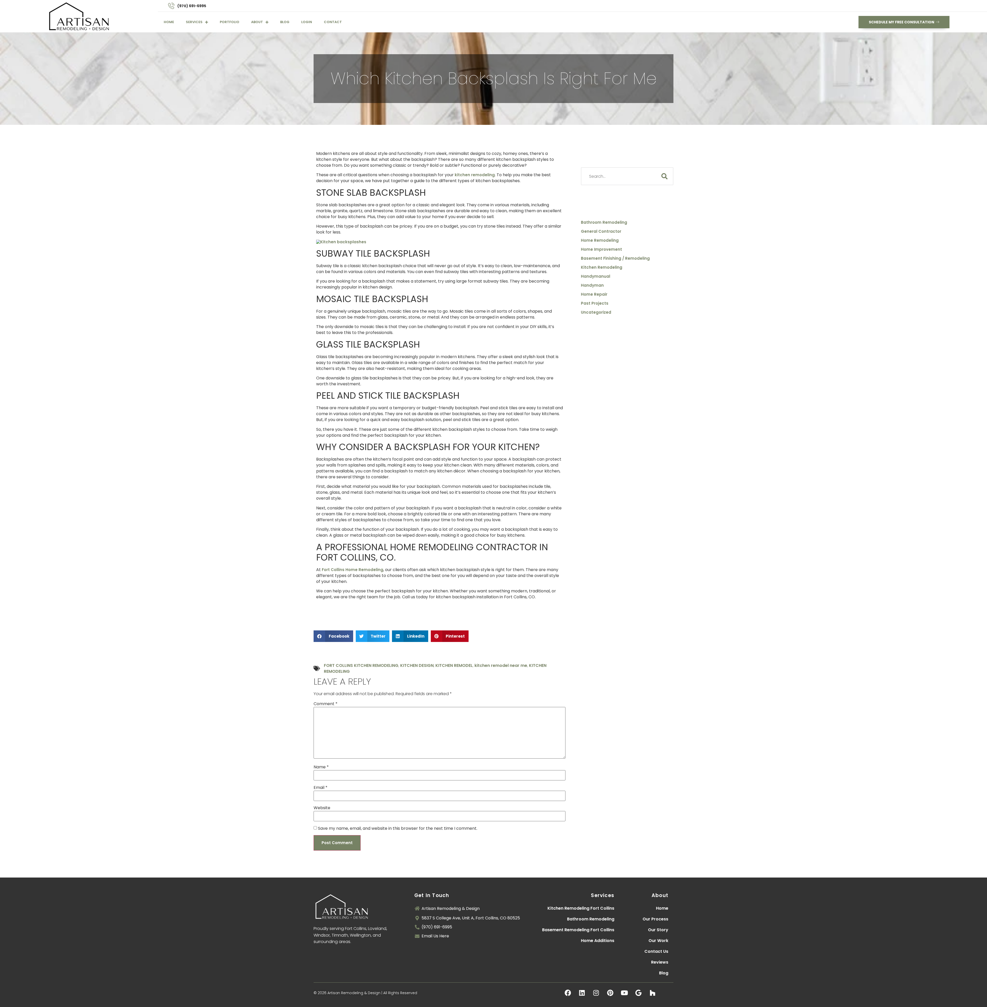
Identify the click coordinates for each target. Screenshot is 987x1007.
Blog (284, 22)
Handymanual (595, 276)
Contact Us (656, 951)
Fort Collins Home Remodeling (352, 569)
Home (169, 22)
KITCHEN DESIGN (417, 665)
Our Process (655, 919)
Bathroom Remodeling (604, 222)
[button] (333, 636)
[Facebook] (567, 992)
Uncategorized (596, 312)
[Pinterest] (610, 992)
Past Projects (594, 303)
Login (306, 22)
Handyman (592, 285)
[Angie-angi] (666, 992)
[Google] (638, 992)
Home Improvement (601, 249)
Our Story (658, 930)
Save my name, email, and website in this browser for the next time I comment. (397, 828)
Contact (333, 22)
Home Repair (594, 294)
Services (194, 22)
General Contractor (601, 231)
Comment (325, 704)
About (257, 22)
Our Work (658, 941)
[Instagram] (596, 992)
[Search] (664, 176)
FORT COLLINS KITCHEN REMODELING (361, 665)
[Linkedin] (581, 992)
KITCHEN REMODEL (454, 665)
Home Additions (597, 941)
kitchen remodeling (475, 175)
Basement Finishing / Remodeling (615, 258)
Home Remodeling (600, 240)
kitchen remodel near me (500, 665)
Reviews (659, 962)
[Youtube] (624, 992)
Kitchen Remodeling (601, 267)
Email (320, 787)
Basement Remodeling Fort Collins (578, 930)
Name (321, 767)
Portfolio (229, 22)
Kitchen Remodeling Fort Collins (580, 908)
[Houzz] (652, 992)
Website (322, 808)
